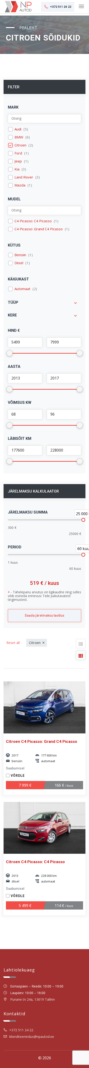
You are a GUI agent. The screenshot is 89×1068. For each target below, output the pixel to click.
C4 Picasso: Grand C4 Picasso (38, 229)
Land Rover (23, 177)
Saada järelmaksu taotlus (44, 615)
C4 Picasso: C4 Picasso (33, 221)
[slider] (83, 520)
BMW (18, 137)
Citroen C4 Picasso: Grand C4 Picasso (41, 741)
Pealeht (28, 27)
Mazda (19, 185)
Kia (16, 169)
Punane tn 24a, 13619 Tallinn (32, 999)
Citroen (20, 145)
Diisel (18, 263)
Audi (17, 129)
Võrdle (18, 775)
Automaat (22, 289)
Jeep (18, 161)
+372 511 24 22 (21, 1030)
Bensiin (20, 255)
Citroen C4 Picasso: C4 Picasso (35, 861)
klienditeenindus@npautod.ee (31, 1036)
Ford (18, 153)
